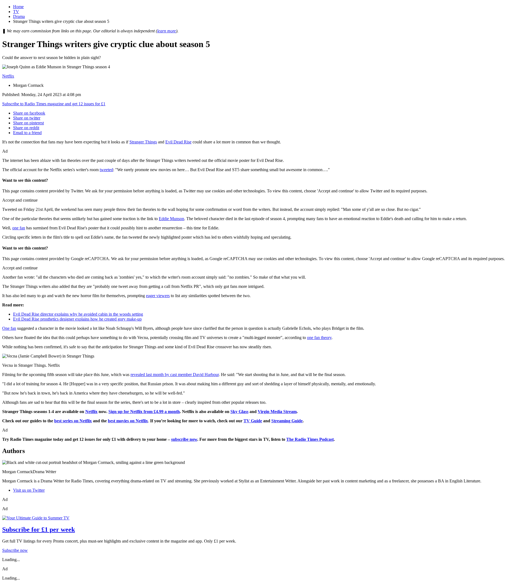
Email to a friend (27, 132)
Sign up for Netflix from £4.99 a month (144, 411)
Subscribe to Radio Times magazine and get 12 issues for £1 (53, 103)
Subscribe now (15, 550)
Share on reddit (26, 127)
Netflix (8, 76)
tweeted (106, 169)
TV (16, 11)
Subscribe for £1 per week (38, 529)
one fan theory (319, 337)
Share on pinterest (28, 123)
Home (18, 6)
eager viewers (158, 295)
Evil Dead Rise (178, 142)
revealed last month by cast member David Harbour (174, 374)
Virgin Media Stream (277, 411)
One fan (9, 328)
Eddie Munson (171, 218)
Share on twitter (26, 118)
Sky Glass (239, 411)
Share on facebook (29, 113)
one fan (18, 228)
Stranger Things (143, 142)
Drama (19, 16)
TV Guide (253, 420)
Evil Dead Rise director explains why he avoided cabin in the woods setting (78, 314)
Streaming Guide (287, 420)
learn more (166, 31)
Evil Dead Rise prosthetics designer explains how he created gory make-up (77, 319)
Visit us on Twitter (29, 490)
